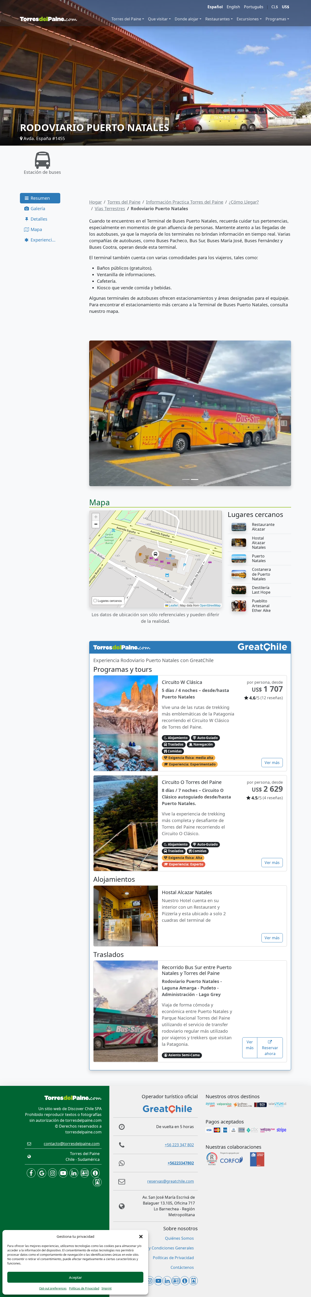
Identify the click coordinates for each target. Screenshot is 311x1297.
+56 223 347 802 (179, 1144)
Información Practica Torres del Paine (184, 202)
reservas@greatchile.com (170, 1181)
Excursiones (248, 19)
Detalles (38, 219)
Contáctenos (182, 1267)
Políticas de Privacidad (84, 1288)
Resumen (39, 198)
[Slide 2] (194, 479)
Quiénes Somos (179, 1238)
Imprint (107, 1288)
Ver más (272, 762)
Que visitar (158, 19)
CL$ (274, 6)
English (233, 6)
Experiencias (43, 240)
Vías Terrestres (110, 208)
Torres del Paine (126, 19)
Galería (37, 208)
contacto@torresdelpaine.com (72, 1143)
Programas (276, 19)
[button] (140, 1236)
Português (253, 6)
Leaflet (173, 605)
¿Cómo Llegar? (244, 202)
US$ (285, 6)
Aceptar (75, 1277)
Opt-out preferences (53, 1288)
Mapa (35, 229)
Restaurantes (217, 19)
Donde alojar (187, 19)
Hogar (95, 202)
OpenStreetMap (210, 605)
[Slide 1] (186, 479)
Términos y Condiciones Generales (162, 1248)
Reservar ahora (270, 1050)
